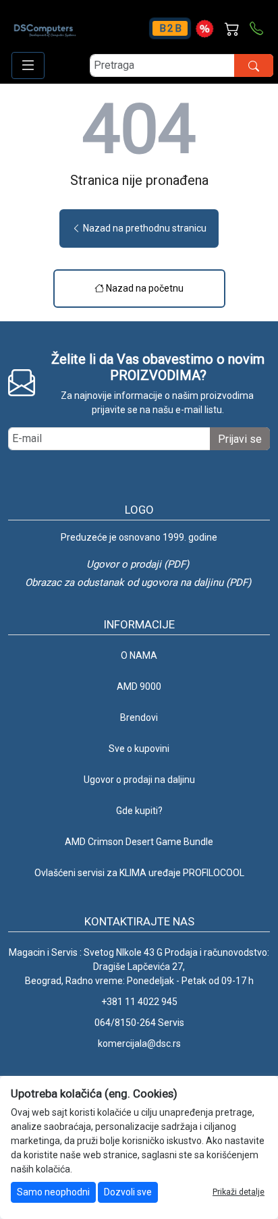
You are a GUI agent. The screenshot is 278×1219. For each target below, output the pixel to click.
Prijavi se (240, 439)
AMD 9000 (139, 686)
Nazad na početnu (144, 288)
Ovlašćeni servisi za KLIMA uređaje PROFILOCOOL (139, 872)
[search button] (253, 65)
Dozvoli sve (128, 1192)
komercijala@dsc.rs (139, 1043)
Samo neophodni (53, 1192)
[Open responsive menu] (28, 65)
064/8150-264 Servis (139, 1022)
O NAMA (139, 655)
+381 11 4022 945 (139, 1001)
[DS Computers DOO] (45, 23)
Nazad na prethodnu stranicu (143, 228)
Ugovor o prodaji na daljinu (139, 779)
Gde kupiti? (139, 810)
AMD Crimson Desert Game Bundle (139, 841)
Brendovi (139, 717)
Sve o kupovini (139, 748)
